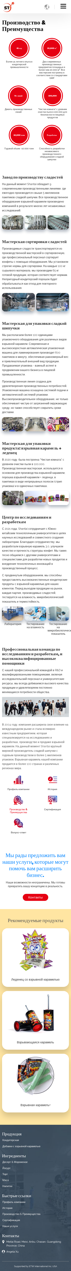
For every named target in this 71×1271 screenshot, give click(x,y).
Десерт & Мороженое (15, 1162)
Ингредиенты (14, 1155)
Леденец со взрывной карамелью (35, 979)
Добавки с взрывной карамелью (21, 1146)
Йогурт (6, 1168)
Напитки (7, 1186)
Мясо (5, 1180)
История (52, 789)
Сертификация (52, 809)
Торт (5, 1174)
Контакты (10, 1235)
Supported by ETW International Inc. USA (35, 1266)
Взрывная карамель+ (35, 1105)
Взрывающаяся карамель (35, 1042)
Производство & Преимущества (18, 811)
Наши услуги (10, 1226)
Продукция (12, 1134)
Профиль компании (18, 789)
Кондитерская (10, 1140)
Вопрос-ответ (18, 832)
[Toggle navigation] (63, 6)
